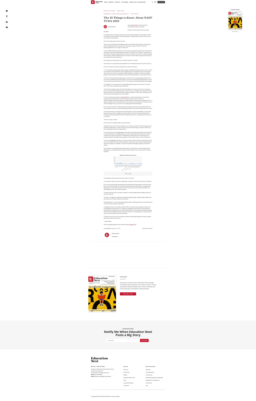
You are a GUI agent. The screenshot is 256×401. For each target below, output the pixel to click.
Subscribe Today (128, 294)
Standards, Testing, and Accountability (116, 13)
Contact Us (126, 385)
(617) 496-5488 (98, 374)
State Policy (135, 13)
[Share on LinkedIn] (7, 22)
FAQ (147, 385)
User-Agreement (150, 372)
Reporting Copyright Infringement (154, 377)
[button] (152, 2)
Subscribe (144, 340)
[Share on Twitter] (7, 11)
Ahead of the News (109, 10)
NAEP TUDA (134, 25)
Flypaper (132, 224)
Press (125, 380)
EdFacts (125, 375)
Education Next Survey (129, 377)
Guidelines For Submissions (152, 380)
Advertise (148, 369)
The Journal (126, 372)
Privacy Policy (149, 375)
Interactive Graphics (129, 383)
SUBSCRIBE (161, 2)
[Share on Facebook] (7, 16)
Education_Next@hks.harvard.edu (102, 376)
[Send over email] (7, 27)
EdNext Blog (120, 10)
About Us (126, 369)
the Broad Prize (125, 97)
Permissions (149, 383)
